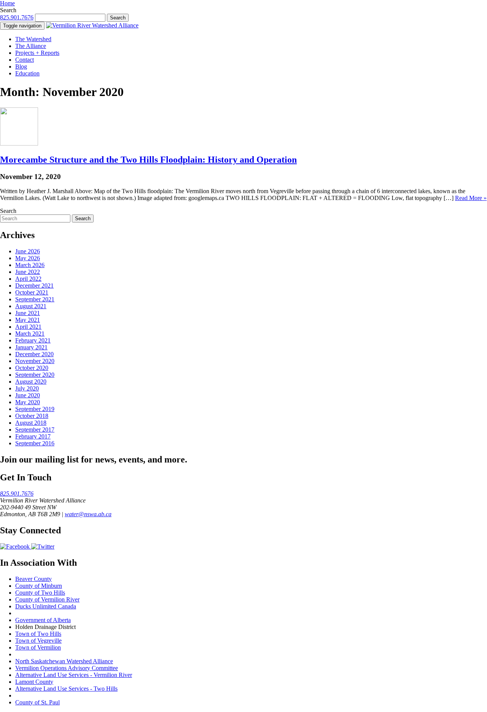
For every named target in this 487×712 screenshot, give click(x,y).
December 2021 (34, 285)
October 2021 (31, 292)
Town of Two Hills (38, 633)
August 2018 (30, 422)
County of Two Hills (40, 592)
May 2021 (27, 320)
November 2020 (34, 361)
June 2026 (27, 251)
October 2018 (31, 416)
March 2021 (30, 333)
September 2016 (34, 443)
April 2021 (28, 326)
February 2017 (33, 436)
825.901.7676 (16, 17)
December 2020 (34, 354)
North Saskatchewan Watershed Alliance (64, 661)
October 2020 (31, 368)
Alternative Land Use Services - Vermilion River (73, 675)
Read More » (471, 198)
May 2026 (27, 258)
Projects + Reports (37, 53)
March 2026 (30, 265)
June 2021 (27, 313)
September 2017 (34, 429)
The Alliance (30, 46)
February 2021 (33, 340)
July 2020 (27, 388)
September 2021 (34, 299)
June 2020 (27, 395)
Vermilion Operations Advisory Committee (66, 668)
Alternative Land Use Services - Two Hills (66, 688)
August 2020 (30, 381)
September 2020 (34, 374)
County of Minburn (38, 585)
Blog (21, 66)
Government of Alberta (43, 620)
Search (8, 10)
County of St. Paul (37, 702)
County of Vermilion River (47, 599)
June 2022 (27, 272)
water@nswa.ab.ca (88, 514)
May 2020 (27, 402)
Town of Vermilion (38, 647)
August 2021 (30, 306)
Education (27, 73)
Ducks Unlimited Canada (45, 606)
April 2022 (28, 278)
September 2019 (34, 409)
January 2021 (31, 347)
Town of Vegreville (38, 640)
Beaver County (33, 579)
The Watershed (33, 39)
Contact (24, 59)
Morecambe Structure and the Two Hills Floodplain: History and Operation (148, 160)
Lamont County (34, 681)
